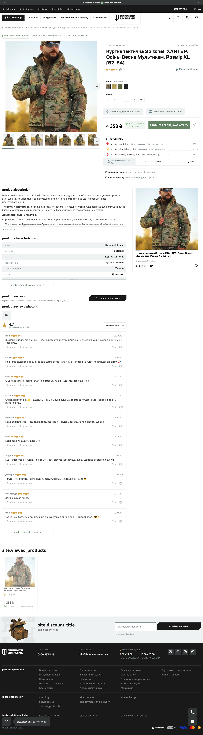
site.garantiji (49, 18)
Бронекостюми (48, 670)
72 (14, 594)
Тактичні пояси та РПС (93, 683)
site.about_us (100, 18)
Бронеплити (46, 688)
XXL (133, 99)
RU (194, 9)
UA (199, 9)
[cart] (196, 18)
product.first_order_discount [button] (168, 111)
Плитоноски (46, 679)
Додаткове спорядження (135, 679)
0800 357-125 (180, 9)
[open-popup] (6, 721)
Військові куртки (50, 27)
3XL (141, 99)
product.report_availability (169, 125)
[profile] (187, 18)
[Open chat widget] (192, 721)
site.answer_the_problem (135, 715)
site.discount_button (179, 626)
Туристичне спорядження (176, 670)
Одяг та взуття (31, 27)
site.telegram (8, 9)
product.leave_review (110, 298)
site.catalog (15, 17)
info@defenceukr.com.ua (93, 654)
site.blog (33, 18)
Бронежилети (88, 670)
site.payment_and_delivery (74, 18)
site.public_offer (89, 715)
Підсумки (85, 679)
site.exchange (128, 697)
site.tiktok (42, 9)
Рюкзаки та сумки (131, 670)
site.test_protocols (49, 706)
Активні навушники (91, 688)
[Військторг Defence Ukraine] (18, 652)
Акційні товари (170, 674)
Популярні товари (49, 674)
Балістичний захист (91, 674)
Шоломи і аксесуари (51, 683)
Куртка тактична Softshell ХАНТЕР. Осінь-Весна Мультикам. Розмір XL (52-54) (19, 590)
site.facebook (73, 9)
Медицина (127, 688)
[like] (195, 125)
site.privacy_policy (49, 715)
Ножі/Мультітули (130, 683)
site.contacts (87, 697)
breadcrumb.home (11, 27)
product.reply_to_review (20, 347)
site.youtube (57, 9)
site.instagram (26, 9)
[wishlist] (178, 18)
